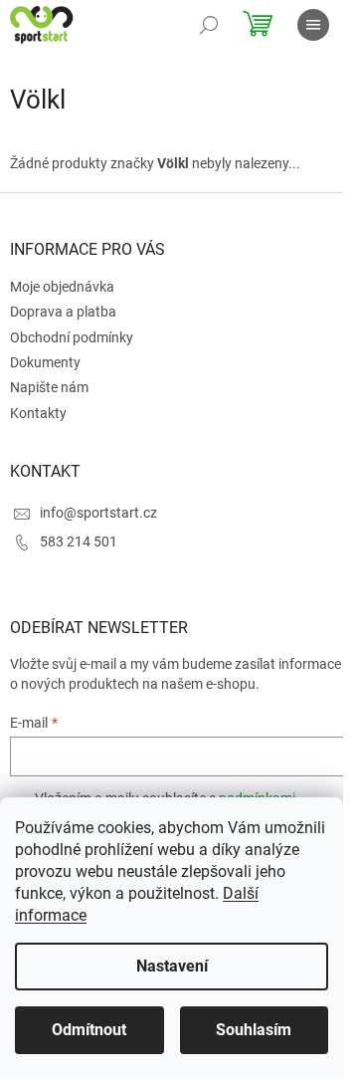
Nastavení (172, 966)
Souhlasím (253, 1029)
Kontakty (38, 413)
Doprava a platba (63, 312)
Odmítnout (89, 1029)
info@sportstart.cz (98, 513)
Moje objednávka (62, 287)
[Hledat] (209, 25)
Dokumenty (45, 362)
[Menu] (313, 25)
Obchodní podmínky (71, 337)
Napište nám (49, 387)
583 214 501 (78, 541)
